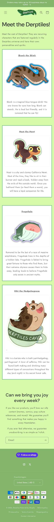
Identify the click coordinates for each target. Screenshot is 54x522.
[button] (5, 12)
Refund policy (43, 508)
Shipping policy (42, 512)
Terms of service (28, 512)
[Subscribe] (45, 440)
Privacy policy (14, 512)
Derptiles (16, 508)
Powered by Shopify (27, 508)
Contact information (28, 516)
